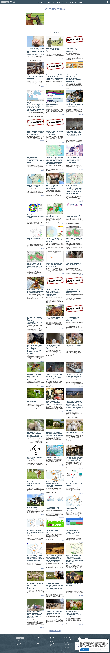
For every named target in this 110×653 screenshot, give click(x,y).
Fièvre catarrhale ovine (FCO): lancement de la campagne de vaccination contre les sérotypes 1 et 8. (35, 320)
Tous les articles (55, 630)
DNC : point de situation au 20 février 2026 (35, 186)
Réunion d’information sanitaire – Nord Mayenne (54, 104)
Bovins (38, 637)
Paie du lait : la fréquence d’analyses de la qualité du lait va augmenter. (74, 458)
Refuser (94, 649)
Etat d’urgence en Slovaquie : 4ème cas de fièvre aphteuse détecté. (54, 402)
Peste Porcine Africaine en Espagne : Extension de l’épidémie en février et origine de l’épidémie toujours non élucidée (54, 160)
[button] (107, 640)
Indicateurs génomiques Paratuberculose (74, 215)
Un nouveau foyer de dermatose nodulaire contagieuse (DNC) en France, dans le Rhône (34, 265)
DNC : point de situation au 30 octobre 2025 (54, 215)
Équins (37, 643)
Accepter (85, 649)
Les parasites (31, 401)
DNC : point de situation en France (35, 239)
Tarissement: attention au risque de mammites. (74, 346)
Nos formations (62, 2)
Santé (37, 645)
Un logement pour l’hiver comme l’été (52, 508)
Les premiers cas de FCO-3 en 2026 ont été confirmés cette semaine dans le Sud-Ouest (54, 77)
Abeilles (52, 643)
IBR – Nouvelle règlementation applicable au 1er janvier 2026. (35, 159)
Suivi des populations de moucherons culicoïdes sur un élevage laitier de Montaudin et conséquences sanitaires (35, 51)
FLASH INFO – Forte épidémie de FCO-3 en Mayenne (73, 291)
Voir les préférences (104, 649)
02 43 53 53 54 (19, 644)
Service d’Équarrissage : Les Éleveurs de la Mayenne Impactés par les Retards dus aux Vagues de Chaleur (54, 559)
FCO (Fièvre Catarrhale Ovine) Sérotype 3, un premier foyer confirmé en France (35, 586)
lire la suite (42, 61)
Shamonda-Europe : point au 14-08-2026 (53, 49)
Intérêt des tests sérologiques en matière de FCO (35, 216)
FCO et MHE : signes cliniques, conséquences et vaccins (35, 532)
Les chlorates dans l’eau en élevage (35, 458)
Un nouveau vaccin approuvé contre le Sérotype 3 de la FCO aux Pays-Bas (74, 614)
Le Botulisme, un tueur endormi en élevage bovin (54, 613)
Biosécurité (51, 2)
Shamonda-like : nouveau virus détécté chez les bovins (73, 49)
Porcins (52, 637)
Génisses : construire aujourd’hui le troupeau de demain (35, 76)
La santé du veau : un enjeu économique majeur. (34, 483)
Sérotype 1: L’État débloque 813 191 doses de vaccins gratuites (74, 104)
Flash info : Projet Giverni (52, 531)
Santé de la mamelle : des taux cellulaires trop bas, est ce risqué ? (54, 186)
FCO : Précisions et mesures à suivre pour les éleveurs (73, 532)
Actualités (73, 2)
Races (37, 638)
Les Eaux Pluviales (52, 457)
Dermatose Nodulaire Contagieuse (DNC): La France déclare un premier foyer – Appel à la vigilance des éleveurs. (35, 349)
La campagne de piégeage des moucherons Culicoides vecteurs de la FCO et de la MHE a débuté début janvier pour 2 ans (74, 189)
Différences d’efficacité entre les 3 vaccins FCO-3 (74, 264)
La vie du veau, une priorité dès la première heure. (54, 346)
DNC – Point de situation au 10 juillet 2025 (54, 318)
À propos (66, 642)
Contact (81, 2)
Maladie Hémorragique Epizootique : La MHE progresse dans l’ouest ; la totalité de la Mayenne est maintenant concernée (74, 559)
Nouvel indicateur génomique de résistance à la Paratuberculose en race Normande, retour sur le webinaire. (54, 587)
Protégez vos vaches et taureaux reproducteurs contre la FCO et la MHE (54, 433)
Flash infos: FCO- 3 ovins (74, 432)
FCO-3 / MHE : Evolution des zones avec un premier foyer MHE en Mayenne (54, 484)
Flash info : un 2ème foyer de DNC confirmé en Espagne (54, 239)
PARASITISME (32, 507)
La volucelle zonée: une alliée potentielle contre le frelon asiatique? (35, 291)
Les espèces (41, 2)
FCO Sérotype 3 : (35, 558)
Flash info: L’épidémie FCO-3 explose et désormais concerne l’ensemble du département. (53, 293)
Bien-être (37, 641)
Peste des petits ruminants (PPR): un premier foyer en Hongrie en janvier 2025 (35, 434)
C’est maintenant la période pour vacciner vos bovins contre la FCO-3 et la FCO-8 (73, 159)
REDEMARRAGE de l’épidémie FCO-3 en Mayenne (72, 318)
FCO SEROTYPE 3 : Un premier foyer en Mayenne (73, 508)
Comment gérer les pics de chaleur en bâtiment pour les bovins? (74, 376)
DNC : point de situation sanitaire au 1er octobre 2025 (74, 239)
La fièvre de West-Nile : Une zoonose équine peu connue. (74, 483)
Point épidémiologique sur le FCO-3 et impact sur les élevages (54, 264)
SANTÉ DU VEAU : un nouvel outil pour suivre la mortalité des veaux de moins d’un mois (74, 133)
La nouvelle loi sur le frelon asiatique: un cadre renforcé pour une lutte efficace (35, 377)
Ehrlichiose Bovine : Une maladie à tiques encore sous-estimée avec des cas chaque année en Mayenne (35, 615)
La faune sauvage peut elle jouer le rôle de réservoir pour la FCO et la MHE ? (54, 377)
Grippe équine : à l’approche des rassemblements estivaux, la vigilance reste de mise (73, 78)
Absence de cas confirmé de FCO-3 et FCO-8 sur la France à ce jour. (35, 132)
